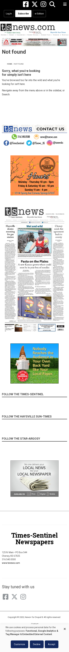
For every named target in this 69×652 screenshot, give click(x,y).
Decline (36, 644)
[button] (52, 4)
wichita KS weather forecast (57, 109)
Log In (9, 13)
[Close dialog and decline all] (64, 627)
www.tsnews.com (11, 563)
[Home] (34, 29)
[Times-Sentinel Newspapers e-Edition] (34, 269)
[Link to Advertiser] (34, 42)
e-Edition (39, 13)
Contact (34, 624)
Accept (51, 644)
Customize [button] (19, 644)
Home (9, 64)
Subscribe (23, 13)
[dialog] (34, 638)
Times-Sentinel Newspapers (34, 538)
